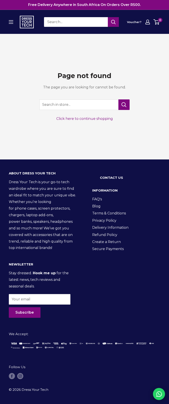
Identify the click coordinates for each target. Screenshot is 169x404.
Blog (96, 206)
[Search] (113, 22)
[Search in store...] (124, 104)
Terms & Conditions (109, 213)
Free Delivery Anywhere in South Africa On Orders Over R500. (84, 5)
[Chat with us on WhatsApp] (159, 394)
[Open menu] (11, 22)
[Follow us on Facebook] (12, 376)
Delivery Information (110, 227)
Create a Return (106, 242)
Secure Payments (108, 249)
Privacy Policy (104, 220)
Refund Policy (104, 235)
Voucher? (134, 22)
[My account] (147, 22)
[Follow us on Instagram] (20, 376)
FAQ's (97, 199)
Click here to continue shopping (84, 119)
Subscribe (24, 312)
